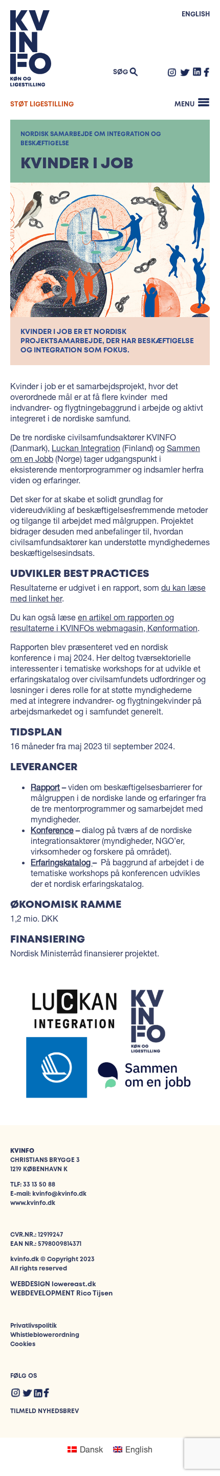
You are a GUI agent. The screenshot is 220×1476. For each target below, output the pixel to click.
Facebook (207, 72)
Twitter (185, 72)
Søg (120, 72)
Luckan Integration (86, 448)
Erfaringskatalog (62, 862)
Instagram (172, 72)
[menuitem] (85, 1449)
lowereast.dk (74, 1284)
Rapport (45, 787)
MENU (184, 104)
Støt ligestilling (42, 104)
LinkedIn (197, 71)
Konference (52, 830)
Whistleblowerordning (44, 1335)
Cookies (22, 1344)
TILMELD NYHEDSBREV (44, 1411)
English (196, 14)
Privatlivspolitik (33, 1326)
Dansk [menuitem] (91, 1449)
